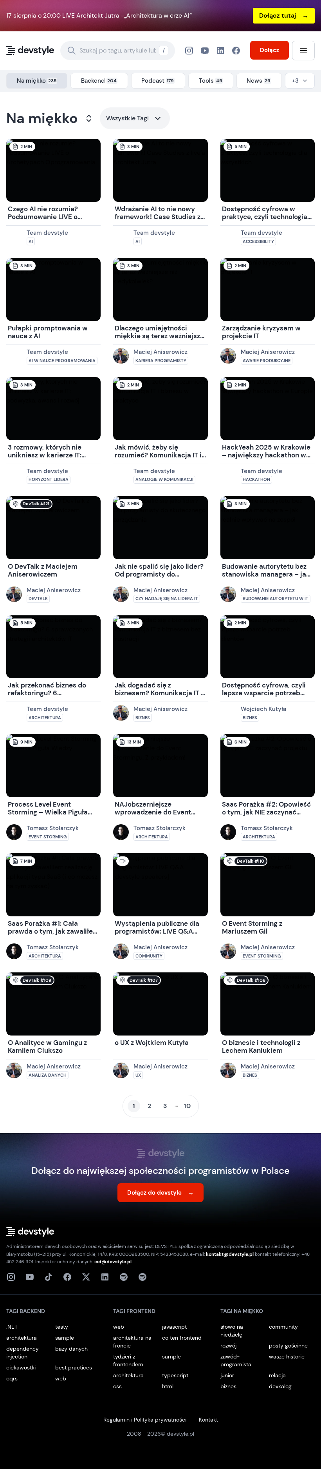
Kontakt (208, 1419)
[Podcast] (123, 1277)
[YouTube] (205, 50)
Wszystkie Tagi (127, 118)
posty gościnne (288, 1345)
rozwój (228, 1345)
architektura (21, 1337)
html (167, 1386)
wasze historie (287, 1356)
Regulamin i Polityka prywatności (144, 1419)
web (60, 1378)
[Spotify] (142, 1277)
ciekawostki (21, 1367)
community (283, 1326)
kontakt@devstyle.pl (230, 1254)
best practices (73, 1367)
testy (61, 1326)
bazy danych (71, 1348)
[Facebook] (220, 50)
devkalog (280, 1386)
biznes (228, 1386)
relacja (277, 1375)
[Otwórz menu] (303, 50)
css (117, 1386)
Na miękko (42, 118)
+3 (295, 81)
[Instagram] (189, 50)
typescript (175, 1375)
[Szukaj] (71, 50)
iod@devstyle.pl (113, 1262)
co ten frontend (182, 1337)
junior (227, 1375)
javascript (174, 1326)
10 (187, 1106)
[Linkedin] (105, 1277)
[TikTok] (48, 1277)
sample (64, 1337)
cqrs (12, 1378)
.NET (12, 1326)
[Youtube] (29, 1277)
